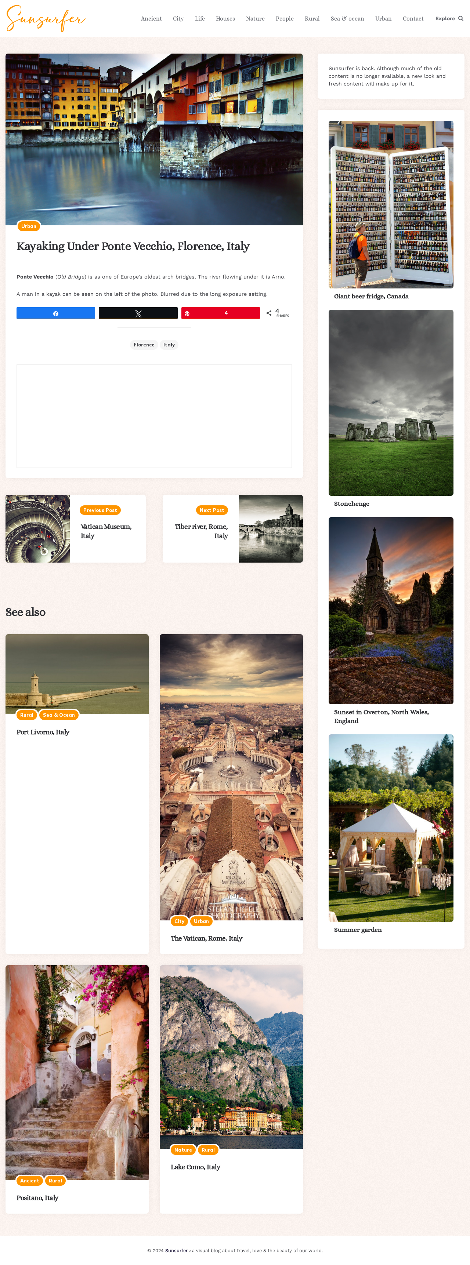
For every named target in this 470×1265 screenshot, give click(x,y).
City (178, 18)
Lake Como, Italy (195, 1167)
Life (200, 18)
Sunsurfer (176, 1250)
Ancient (151, 18)
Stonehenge (351, 503)
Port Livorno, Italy (43, 732)
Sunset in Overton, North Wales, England (381, 716)
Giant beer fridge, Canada (371, 296)
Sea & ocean (347, 18)
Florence (144, 345)
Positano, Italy (37, 1198)
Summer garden (358, 929)
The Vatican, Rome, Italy (206, 938)
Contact (413, 18)
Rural (312, 18)
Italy (169, 345)
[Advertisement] (154, 416)
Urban (383, 18)
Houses (225, 18)
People (285, 18)
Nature (255, 18)
